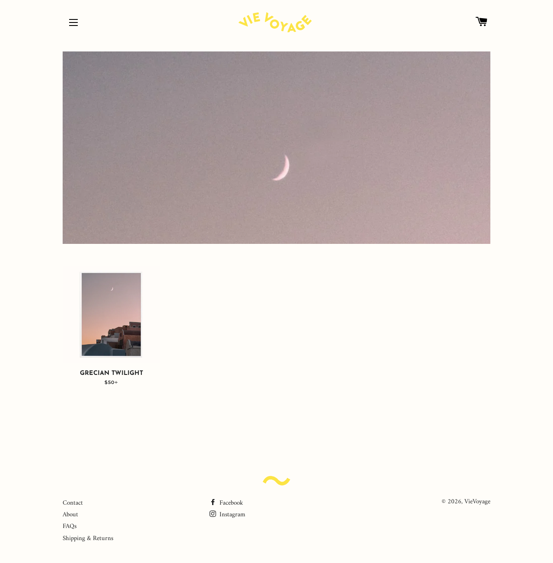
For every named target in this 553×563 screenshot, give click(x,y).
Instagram (231, 515)
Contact (73, 503)
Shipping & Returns (88, 538)
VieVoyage (477, 502)
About (70, 515)
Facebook (230, 503)
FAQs (69, 526)
